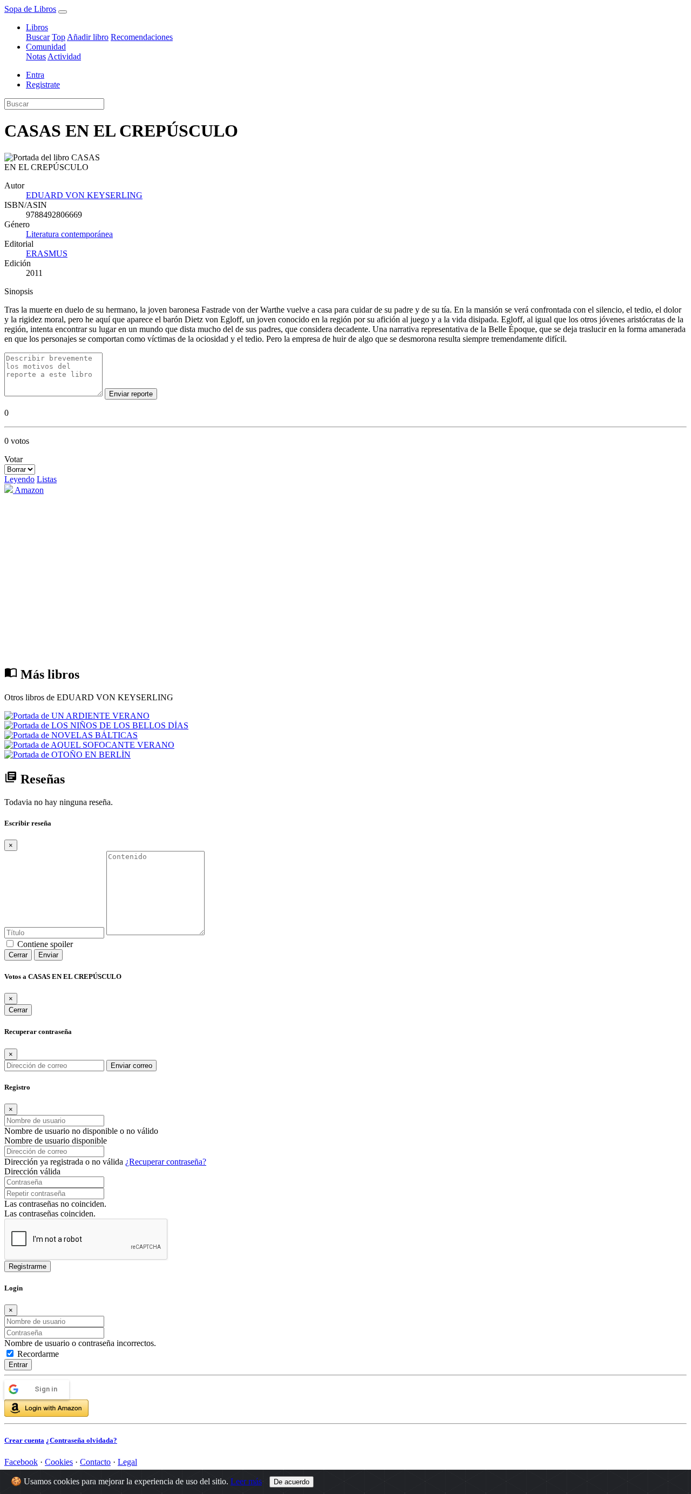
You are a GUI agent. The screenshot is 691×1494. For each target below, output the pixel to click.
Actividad (64, 56)
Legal (127, 1461)
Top (58, 37)
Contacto (95, 1461)
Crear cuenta (24, 1440)
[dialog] (345, 1364)
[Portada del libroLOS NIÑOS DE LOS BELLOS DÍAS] (96, 725)
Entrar (18, 1365)
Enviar (48, 955)
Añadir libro (88, 37)
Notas (36, 56)
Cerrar (18, 955)
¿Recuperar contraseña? (165, 1161)
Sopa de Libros (30, 8)
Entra (35, 74)
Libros (37, 27)
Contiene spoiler (45, 944)
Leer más (246, 1481)
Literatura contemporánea (69, 234)
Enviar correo (131, 1066)
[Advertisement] (345, 579)
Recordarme (38, 1353)
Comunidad (46, 46)
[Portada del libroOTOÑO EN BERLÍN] (67, 754)
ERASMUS (46, 253)
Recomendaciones (142, 37)
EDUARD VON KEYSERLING (84, 195)
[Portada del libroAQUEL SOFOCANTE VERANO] (89, 744)
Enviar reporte (131, 394)
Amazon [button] (28, 490)
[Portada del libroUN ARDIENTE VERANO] (77, 715)
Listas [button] (47, 479)
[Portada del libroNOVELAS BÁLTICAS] (71, 735)
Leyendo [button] (19, 479)
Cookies (59, 1461)
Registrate (43, 84)
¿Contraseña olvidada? (81, 1440)
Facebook (21, 1461)
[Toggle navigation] (62, 11)
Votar (13, 459)
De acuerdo (291, 1482)
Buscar (38, 37)
